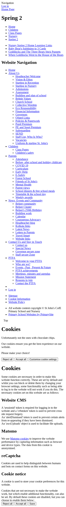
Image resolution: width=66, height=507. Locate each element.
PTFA (11, 257)
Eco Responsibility (25, 108)
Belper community (25, 203)
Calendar (20, 216)
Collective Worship (26, 104)
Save (32, 503)
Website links (22, 238)
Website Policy (16, 302)
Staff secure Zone (25, 254)
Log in (5, 6)
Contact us (21, 245)
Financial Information (27, 111)
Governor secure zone (27, 251)
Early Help (21, 171)
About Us (13, 73)
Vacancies (21, 140)
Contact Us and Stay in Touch (25, 241)
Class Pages (15, 32)
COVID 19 (21, 165)
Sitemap (12, 295)
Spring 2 (13, 39)
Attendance (21, 159)
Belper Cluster (23, 206)
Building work (23, 213)
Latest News (22, 229)
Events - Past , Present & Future (33, 267)
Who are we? (22, 264)
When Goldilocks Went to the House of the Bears (35, 54)
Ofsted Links (22, 117)
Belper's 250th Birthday (28, 210)
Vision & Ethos (24, 79)
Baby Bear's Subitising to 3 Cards (27, 48)
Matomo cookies (19, 438)
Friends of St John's (26, 181)
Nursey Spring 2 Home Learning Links (30, 45)
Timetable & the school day (30, 194)
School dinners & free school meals (35, 190)
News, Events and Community (25, 200)
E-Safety (20, 175)
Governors (21, 114)
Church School (23, 101)
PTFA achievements (26, 270)
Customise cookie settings (43, 359)
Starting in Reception (27, 82)
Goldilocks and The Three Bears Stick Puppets (34, 51)
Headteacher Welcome (27, 76)
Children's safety (24, 152)
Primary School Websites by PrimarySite (31, 314)
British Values (23, 98)
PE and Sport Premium (28, 127)
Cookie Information (19, 298)
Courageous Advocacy (28, 219)
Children (13, 29)
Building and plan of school (30, 95)
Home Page (7, 9)
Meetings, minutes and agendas (32, 273)
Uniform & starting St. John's (31, 143)
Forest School (23, 178)
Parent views (22, 187)
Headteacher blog (25, 222)
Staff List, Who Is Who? (29, 136)
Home (11, 26)
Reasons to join (24, 280)
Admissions (22, 89)
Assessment (22, 92)
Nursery (12, 36)
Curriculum (21, 168)
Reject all (7, 359)
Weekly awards (24, 197)
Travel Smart (22, 235)
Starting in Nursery (26, 85)
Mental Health (23, 184)
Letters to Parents (25, 232)
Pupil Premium (23, 124)
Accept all (21, 359)
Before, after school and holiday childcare (38, 162)
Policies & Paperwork (27, 120)
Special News (23, 248)
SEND (19, 133)
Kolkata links (22, 225)
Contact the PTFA (25, 283)
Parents (12, 155)
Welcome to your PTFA (28, 261)
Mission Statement (25, 276)
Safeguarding (22, 130)
